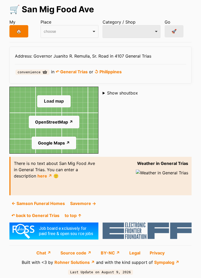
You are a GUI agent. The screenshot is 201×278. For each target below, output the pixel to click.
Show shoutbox (122, 93)
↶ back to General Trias (35, 215)
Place (46, 22)
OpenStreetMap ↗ (54, 122)
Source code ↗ (76, 252)
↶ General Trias (72, 71)
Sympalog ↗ (166, 262)
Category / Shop (119, 22)
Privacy (157, 252)
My (12, 22)
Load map (54, 101)
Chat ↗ (44, 252)
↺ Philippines (108, 71)
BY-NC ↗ (111, 252)
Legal (135, 252)
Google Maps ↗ (54, 143)
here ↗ (44, 176)
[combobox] (69, 31)
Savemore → (83, 203)
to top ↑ (73, 215)
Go (167, 22)
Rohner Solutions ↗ (74, 262)
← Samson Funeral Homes (38, 203)
